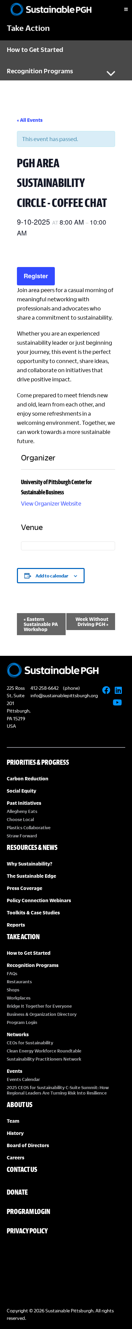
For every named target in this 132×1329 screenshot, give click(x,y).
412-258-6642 (44, 687)
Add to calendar (52, 575)
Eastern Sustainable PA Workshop (41, 624)
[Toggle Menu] (120, 9)
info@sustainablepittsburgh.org (64, 695)
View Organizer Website (51, 503)
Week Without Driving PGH (91, 621)
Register (36, 275)
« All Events (30, 119)
